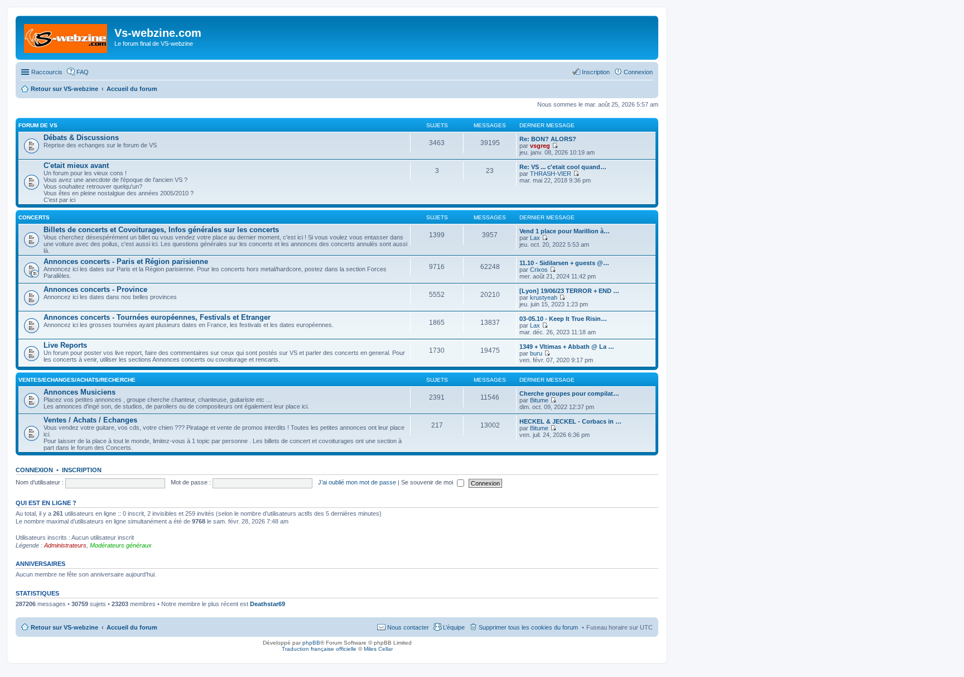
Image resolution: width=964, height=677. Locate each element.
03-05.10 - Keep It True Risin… (563, 318)
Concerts (34, 217)
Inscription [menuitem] (596, 72)
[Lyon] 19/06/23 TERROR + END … (569, 290)
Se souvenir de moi (428, 482)
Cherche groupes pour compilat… (569, 393)
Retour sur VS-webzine (64, 627)
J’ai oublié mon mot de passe (357, 482)
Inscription (82, 470)
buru (536, 353)
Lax (535, 237)
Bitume (539, 400)
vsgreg (540, 145)
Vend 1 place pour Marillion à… (564, 231)
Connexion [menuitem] (638, 72)
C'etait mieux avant (76, 165)
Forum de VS (37, 125)
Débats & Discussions (81, 137)
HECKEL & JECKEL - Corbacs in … (570, 421)
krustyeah (543, 297)
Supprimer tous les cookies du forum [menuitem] (528, 627)
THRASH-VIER (550, 173)
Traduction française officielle (319, 649)
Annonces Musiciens (79, 392)
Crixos (539, 269)
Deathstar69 (267, 604)
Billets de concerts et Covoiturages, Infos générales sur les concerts (161, 229)
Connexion (34, 470)
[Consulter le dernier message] (555, 145)
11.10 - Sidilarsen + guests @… (564, 263)
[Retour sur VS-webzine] (66, 36)
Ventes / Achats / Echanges (90, 420)
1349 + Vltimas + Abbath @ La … (566, 346)
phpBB (311, 643)
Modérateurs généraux (121, 545)
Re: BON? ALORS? (547, 139)
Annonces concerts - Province (95, 289)
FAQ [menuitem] (82, 72)
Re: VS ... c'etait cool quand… (562, 167)
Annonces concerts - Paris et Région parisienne (126, 261)
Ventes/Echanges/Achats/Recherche (77, 380)
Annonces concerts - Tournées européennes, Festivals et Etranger (157, 317)
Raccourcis (46, 72)
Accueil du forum (132, 627)
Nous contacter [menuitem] (408, 627)
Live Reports (65, 345)
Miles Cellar (378, 649)
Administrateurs (65, 545)
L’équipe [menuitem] (454, 627)
